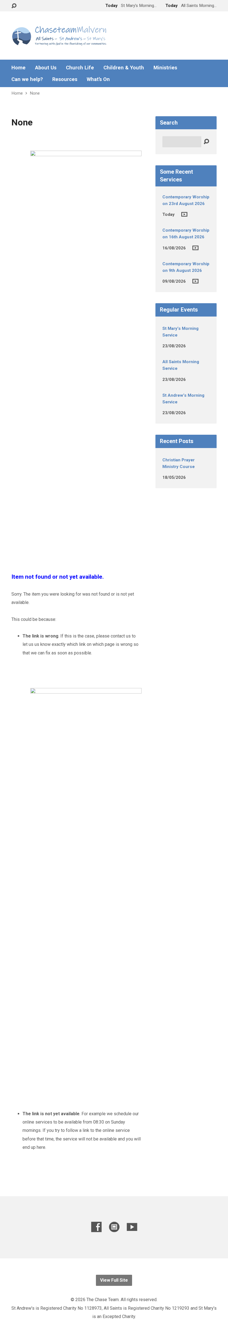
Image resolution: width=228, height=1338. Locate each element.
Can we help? (27, 79)
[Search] (206, 142)
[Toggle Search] (13, 6)
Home (18, 67)
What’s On (98, 79)
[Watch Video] (184, 214)
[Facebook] (96, 1227)
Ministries (165, 67)
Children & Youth (123, 67)
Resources (64, 79)
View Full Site (114, 1280)
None (35, 93)
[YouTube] (132, 1227)
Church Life (80, 67)
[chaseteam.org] (114, 1227)
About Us (45, 67)
